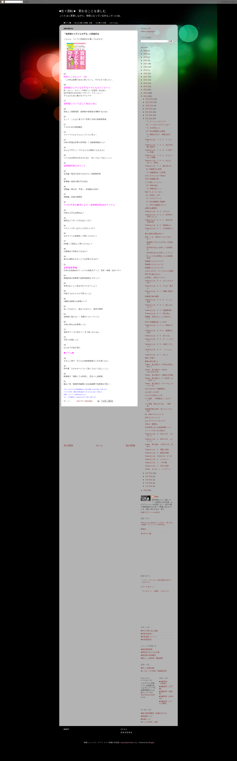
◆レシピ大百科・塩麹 (149, 722)
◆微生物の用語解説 (148, 655)
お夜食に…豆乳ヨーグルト (155, 277)
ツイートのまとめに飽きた (155, 430)
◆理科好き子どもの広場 (150, 652)
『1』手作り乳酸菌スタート (156, 205)
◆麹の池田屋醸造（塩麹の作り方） (154, 713)
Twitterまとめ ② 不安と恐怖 (157, 466)
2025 (145, 51)
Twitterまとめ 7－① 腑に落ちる (158, 166)
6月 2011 (149, 119)
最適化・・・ (146, 529)
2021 (145, 64)
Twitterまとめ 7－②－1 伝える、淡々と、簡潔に (158, 162)
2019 (145, 70)
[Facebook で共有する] (109, 401)
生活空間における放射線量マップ (158, 427)
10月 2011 (149, 106)
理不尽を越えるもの (152, 274)
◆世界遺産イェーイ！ (149, 637)
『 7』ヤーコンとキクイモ (155, 121)
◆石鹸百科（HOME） (163, 682)
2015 (145, 83)
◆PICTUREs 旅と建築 (149, 631)
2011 (145, 96)
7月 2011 (149, 115)
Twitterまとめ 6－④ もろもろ (157, 211)
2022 (145, 60)
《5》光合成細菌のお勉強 (155, 131)
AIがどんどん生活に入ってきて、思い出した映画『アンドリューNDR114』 (157, 524)
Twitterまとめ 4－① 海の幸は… (158, 313)
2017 (145, 77)
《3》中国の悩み (151, 185)
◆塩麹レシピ (146, 719)
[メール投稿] (98, 401)
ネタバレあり (113, 23)
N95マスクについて (152, 418)
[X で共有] (107, 401)
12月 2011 (149, 99)
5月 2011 (149, 473)
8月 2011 (149, 112)
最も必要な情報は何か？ (154, 234)
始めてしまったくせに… (154, 192)
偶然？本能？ (150, 358)
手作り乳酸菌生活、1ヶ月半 (156, 322)
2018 (145, 73)
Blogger (151, 742)
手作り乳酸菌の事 (152, 179)
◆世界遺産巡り (146, 639)
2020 (145, 67)
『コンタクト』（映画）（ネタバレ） (155, 591)
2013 (145, 90)
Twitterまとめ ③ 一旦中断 (156, 462)
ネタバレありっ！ (148, 587)
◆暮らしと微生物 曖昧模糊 (152, 658)
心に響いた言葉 (101, 23)
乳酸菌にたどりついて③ (154, 261)
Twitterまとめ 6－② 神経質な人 (158, 225)
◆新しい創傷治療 (147, 668)
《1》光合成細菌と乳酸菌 (155, 202)
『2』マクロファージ (153, 198)
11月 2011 (149, 102)
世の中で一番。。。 (148, 534)
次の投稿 (68, 445)
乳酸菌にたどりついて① (154, 268)
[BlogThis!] (105, 401)
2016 (145, 80)
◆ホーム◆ (67, 23)
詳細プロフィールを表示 (150, 512)
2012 (145, 93)
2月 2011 (149, 483)
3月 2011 (149, 480)
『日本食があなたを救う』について (159, 253)
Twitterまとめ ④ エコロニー (157, 459)
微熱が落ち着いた (152, 361)
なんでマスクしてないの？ (155, 421)
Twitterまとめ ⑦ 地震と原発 (157, 450)
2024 (145, 54)
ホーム (99, 445)
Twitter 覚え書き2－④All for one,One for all (156, 371)
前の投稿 (130, 445)
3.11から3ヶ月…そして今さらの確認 (159, 271)
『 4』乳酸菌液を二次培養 (155, 172)
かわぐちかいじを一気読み (155, 176)
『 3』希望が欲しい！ (153, 189)
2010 (145, 490)
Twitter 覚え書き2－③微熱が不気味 (159, 375)
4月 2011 (149, 476)
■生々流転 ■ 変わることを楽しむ (82, 11)
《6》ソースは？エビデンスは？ (157, 125)
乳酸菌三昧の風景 (152, 296)
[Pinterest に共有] (112, 401)
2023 (145, 57)
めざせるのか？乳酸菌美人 (155, 389)
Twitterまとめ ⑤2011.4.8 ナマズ (158, 456)
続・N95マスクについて (154, 414)
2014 (145, 86)
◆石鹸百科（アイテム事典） (165, 702)
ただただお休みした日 (153, 395)
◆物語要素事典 (146, 649)
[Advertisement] (99, 425)
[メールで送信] (102, 401)
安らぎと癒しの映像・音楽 (83, 23)
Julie (156, 496)
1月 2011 (149, 486)
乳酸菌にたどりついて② (154, 264)
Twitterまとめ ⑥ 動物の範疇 (157, 453)
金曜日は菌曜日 (151, 208)
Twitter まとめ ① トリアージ (157, 469)
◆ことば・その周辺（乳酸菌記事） (154, 671)
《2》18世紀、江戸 (152, 195)
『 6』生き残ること (152, 128)
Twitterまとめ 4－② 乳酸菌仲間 (158, 310)
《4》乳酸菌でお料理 (153, 169)
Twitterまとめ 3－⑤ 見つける (157, 336)
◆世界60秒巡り (147, 634)
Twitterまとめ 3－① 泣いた (156, 355)
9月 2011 (149, 109)
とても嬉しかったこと (153, 182)
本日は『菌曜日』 (152, 424)
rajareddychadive (127, 742)
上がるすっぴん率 (152, 392)
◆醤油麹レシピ (146, 716)
